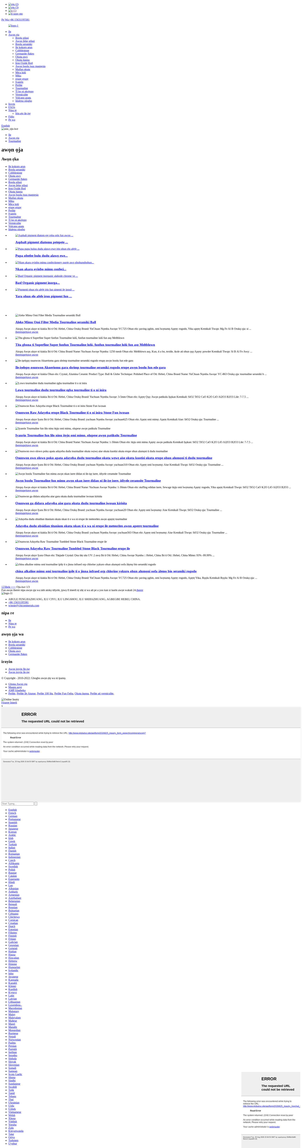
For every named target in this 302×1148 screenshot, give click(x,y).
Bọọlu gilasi (22, 37)
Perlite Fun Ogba (63, 693)
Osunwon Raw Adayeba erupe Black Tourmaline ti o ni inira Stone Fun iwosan (72, 412)
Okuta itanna (22, 59)
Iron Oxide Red (24, 63)
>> (14, 586)
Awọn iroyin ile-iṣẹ (19, 672)
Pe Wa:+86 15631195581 (15, 19)
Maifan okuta (22, 69)
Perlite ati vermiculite (101, 693)
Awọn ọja (13, 34)
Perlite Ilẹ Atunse (26, 693)
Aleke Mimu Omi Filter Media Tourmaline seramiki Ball (55, 322)
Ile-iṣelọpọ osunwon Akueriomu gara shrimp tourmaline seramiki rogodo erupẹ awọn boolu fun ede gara (90, 367)
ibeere (18, 331)
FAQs (11, 107)
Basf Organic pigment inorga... (37, 283)
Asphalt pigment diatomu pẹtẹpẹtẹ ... (41, 242)
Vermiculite (21, 94)
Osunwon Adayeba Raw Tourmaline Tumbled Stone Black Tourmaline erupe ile (72, 548)
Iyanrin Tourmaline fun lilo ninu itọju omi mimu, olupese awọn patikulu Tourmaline (76, 435)
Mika (18, 75)
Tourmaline (21, 88)
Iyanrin (19, 81)
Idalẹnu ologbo (23, 100)
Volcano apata (23, 97)
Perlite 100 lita (45, 693)
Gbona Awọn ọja (17, 684)
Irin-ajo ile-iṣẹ (23, 113)
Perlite (18, 85)
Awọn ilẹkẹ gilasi (25, 41)
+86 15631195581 (18, 602)
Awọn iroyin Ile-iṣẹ (19, 668)
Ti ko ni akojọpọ (24, 91)
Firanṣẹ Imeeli (9, 702)
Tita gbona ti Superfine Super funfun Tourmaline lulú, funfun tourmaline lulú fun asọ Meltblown (85, 345)
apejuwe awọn (30, 331)
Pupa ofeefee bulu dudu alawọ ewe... (41, 255)
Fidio (11, 116)
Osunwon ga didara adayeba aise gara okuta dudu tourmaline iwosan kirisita (71, 503)
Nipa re (12, 110)
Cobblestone (22, 50)
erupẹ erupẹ (21, 78)
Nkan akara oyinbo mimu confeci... (40, 269)
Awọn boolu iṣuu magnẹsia (30, 66)
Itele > (9, 586)
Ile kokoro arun (23, 47)
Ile (9, 31)
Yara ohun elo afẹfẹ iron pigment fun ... (43, 296)
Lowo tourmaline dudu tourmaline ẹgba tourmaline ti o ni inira (60, 390)
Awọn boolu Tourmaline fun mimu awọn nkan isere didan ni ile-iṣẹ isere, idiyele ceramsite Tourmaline (88, 480)
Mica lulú (20, 72)
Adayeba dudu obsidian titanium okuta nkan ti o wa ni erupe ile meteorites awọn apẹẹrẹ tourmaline (87, 526)
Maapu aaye (15, 687)
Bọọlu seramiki (23, 44)
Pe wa (11, 119)
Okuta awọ (21, 56)
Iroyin (11, 104)
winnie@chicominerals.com (23, 605)
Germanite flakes (24, 53)
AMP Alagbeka (17, 690)
